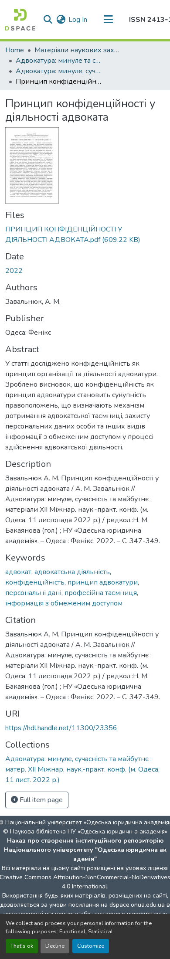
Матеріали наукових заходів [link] (78, 50)
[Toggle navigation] (108, 19)
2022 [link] (14, 270)
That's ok (21, 946)
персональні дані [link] (33, 593)
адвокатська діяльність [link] (72, 572)
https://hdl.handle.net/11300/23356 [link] (61, 728)
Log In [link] (77, 19)
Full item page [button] (40, 800)
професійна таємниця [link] (101, 593)
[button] (20, 20)
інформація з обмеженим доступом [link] (63, 603)
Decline (55, 946)
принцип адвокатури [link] (103, 582)
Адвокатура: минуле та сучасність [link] (59, 60)
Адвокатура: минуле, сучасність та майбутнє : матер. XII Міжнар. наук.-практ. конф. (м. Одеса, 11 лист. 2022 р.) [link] (59, 71)
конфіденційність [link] (35, 582)
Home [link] (14, 50)
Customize (90, 946)
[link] (85, 234)
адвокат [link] (18, 572)
